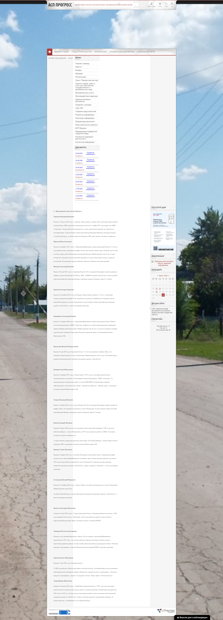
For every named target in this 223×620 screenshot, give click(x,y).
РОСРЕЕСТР (79, 170)
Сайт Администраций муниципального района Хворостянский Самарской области (162, 311)
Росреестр (78, 156)
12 (160, 288)
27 (163, 295)
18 (156, 292)
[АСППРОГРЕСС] (60, 5)
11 (156, 288)
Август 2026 (163, 276)
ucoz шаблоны (166, 611)
